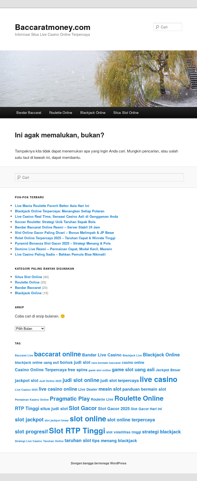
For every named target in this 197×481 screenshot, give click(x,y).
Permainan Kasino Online (32, 399)
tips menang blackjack (114, 440)
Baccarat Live (24, 355)
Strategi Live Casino (28, 441)
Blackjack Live (132, 355)
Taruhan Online (53, 441)
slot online (88, 418)
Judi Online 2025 (50, 381)
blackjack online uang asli (37, 362)
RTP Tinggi (27, 408)
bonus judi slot (75, 362)
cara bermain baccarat (106, 363)
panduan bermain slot (144, 389)
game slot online (99, 370)
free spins (77, 370)
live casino (158, 379)
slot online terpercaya (131, 419)
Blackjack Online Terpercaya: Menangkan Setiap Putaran (59, 211)
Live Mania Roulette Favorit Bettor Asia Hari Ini (52, 205)
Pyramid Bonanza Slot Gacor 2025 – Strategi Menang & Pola (63, 243)
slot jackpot (29, 419)
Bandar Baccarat (28, 112)
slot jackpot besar (57, 420)
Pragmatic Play (70, 398)
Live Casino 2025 (26, 389)
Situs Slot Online (126, 112)
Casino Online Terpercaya (41, 370)
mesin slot (109, 389)
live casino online (58, 389)
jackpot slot (26, 380)
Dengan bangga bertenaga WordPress (98, 463)
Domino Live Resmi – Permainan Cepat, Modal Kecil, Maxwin (63, 248)
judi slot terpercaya (119, 380)
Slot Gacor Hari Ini (146, 408)
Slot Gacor (83, 408)
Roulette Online (60, 112)
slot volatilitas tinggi (123, 432)
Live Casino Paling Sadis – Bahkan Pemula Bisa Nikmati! (60, 254)
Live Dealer (87, 389)
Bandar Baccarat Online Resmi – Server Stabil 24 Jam (57, 227)
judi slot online (81, 380)
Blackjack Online (92, 112)
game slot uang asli (133, 369)
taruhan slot (78, 440)
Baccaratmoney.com (53, 26)
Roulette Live (102, 399)
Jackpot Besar (168, 369)
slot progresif (31, 431)
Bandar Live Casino (102, 355)
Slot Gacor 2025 (114, 408)
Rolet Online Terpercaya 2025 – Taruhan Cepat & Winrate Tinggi (65, 237)
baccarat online (57, 353)
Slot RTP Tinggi (77, 430)
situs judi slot (54, 408)
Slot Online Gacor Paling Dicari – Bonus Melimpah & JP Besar (64, 232)
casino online (133, 362)
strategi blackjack (161, 431)
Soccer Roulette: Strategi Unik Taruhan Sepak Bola (55, 221)
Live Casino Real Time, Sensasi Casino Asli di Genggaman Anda (66, 216)
